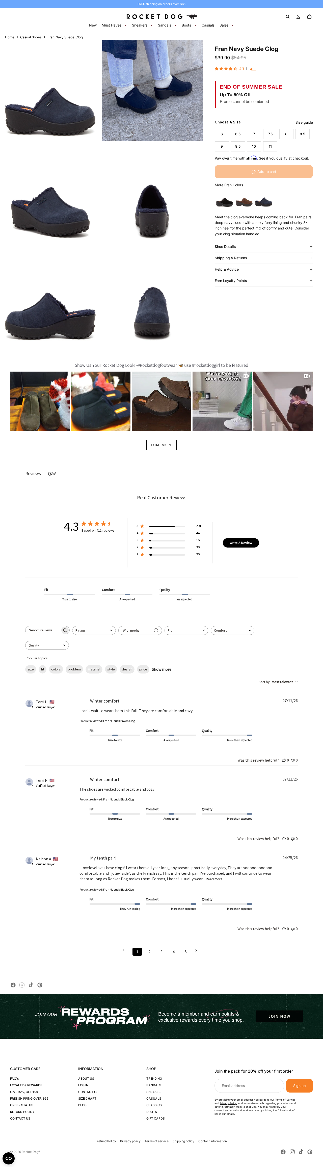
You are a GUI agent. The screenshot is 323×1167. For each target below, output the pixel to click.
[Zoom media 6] (152, 294)
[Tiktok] (31, 985)
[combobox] (94, 630)
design (127, 669)
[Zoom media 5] (50, 294)
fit (42, 669)
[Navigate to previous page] (125, 950)
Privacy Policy (228, 1103)
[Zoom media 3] (50, 192)
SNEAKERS (154, 1092)
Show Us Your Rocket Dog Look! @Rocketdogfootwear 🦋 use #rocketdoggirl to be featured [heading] (161, 365)
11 (270, 146)
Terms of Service (285, 1099)
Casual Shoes (31, 37)
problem (74, 669)
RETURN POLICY (22, 1112)
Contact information (212, 1141)
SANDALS (153, 1085)
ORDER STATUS (21, 1105)
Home (9, 37)
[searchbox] (42, 630)
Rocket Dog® (31, 1152)
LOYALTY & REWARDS (26, 1085)
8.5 (302, 134)
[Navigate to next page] (198, 950)
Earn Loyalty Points (231, 280)
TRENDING (154, 1078)
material (94, 669)
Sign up (299, 1085)
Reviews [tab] (33, 473)
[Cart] (309, 16)
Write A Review (241, 542)
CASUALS (153, 1098)
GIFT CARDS (155, 1118)
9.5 (237, 146)
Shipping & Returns (231, 258)
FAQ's (14, 1078)
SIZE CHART (87, 1098)
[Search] (287, 16)
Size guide (304, 122)
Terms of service (157, 1141)
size (31, 669)
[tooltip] (224, 198)
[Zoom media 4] (152, 192)
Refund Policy (106, 1141)
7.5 (270, 134)
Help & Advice (227, 269)
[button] (40, 401)
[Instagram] (22, 985)
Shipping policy (183, 1141)
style (111, 669)
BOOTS (151, 1112)
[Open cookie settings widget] (9, 1158)
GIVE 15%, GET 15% (24, 1092)
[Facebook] (13, 985)
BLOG (82, 1105)
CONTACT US (20, 1118)
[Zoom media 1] (50, 90)
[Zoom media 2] (152, 90)
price (143, 669)
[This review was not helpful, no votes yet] (292, 760)
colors (56, 669)
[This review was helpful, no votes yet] (284, 760)
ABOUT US (86, 1078)
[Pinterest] (40, 985)
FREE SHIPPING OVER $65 (29, 1098)
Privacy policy (130, 1141)
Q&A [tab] (52, 473)
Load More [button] (161, 445)
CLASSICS (154, 1105)
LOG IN (83, 1085)
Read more (214, 879)
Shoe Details (225, 246)
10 (254, 146)
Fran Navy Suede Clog (65, 37)
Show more (161, 669)
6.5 (237, 134)
